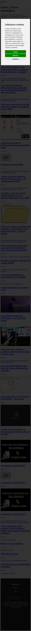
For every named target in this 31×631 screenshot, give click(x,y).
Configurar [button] (15, 59)
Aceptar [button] (15, 52)
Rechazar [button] (15, 55)
